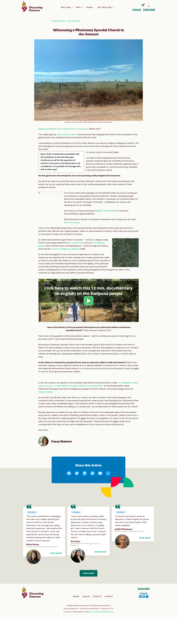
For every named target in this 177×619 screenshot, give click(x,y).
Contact (97, 596)
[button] (88, 300)
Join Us (86, 596)
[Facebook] (140, 596)
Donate (109, 596)
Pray (78, 7)
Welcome (66, 7)
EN (149, 6)
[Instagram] (147, 596)
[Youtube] (143, 596)
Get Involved (105, 7)
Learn (89, 7)
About (76, 596)
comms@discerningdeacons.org (101, 612)
